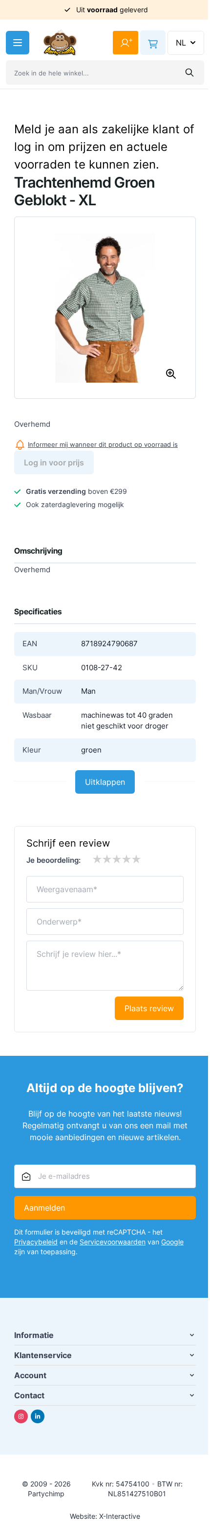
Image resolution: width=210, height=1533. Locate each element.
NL (181, 43)
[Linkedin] (37, 1416)
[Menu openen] (17, 42)
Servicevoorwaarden (113, 1242)
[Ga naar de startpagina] (60, 42)
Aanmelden (44, 1208)
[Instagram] (21, 1416)
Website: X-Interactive (105, 1516)
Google (172, 1242)
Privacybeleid (36, 1242)
